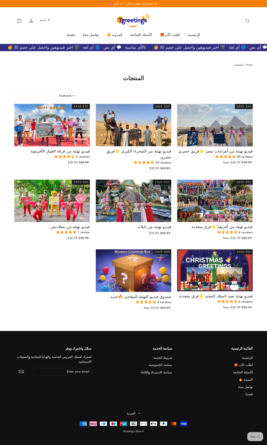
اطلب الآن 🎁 (170, 34)
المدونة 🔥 (114, 34)
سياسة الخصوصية (160, 365)
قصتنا (71, 34)
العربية (131, 413)
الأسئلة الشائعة (141, 34)
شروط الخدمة (162, 357)
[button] (45, 20)
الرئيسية (194, 34)
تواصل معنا (91, 34)
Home (249, 65)
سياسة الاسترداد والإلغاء (156, 372)
